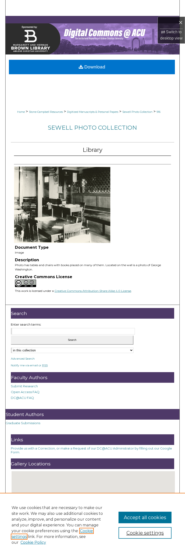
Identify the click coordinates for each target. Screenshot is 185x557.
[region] (92, 525)
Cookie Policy (33, 542)
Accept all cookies (145, 517)
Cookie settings (145, 533)
